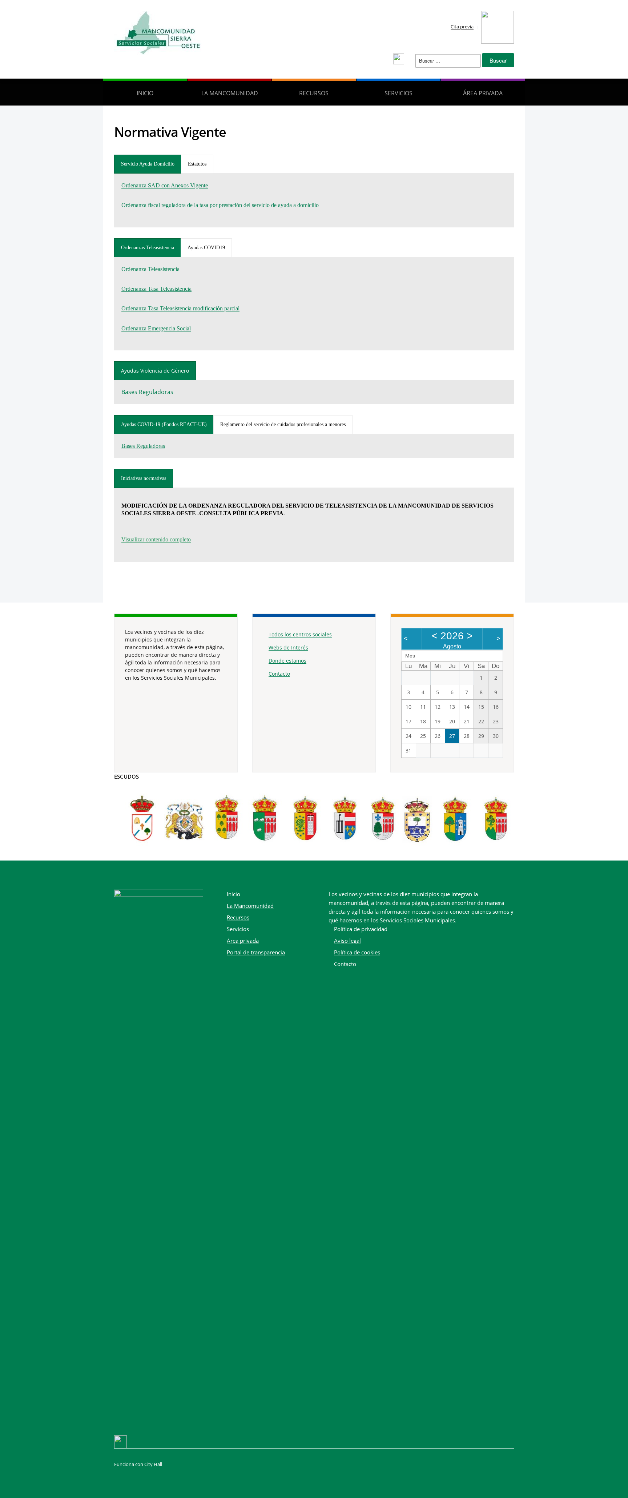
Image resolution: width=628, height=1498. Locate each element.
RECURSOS (314, 93)
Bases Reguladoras (147, 392)
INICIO (145, 93)
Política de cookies (357, 952)
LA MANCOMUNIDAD (229, 93)
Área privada (483, 93)
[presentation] (147, 164)
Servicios (238, 929)
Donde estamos (287, 660)
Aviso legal (347, 940)
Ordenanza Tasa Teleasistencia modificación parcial (180, 308)
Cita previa (462, 26)
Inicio (233, 894)
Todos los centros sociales (300, 634)
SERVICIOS (398, 93)
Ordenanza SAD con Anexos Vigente (164, 185)
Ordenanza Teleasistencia (150, 269)
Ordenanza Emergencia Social (156, 328)
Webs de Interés (288, 647)
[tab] (147, 164)
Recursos (238, 917)
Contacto (279, 673)
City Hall (153, 1464)
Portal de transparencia (256, 952)
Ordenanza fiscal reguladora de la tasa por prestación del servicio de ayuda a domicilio (220, 205)
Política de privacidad (360, 929)
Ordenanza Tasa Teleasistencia (156, 289)
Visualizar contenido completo (156, 539)
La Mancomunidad (250, 905)
